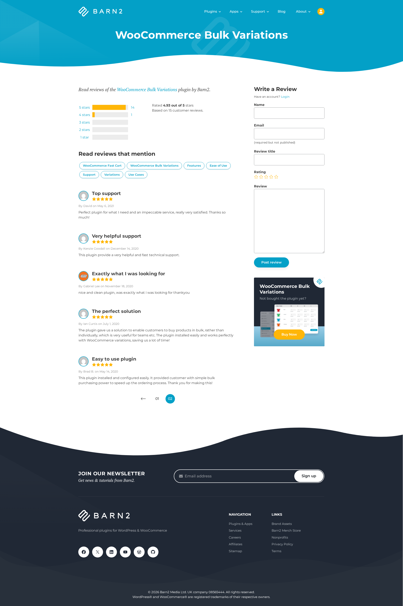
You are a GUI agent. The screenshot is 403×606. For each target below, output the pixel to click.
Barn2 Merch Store (286, 530)
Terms (276, 551)
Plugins (210, 11)
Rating (260, 172)
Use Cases (136, 175)
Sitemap (235, 551)
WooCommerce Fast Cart (102, 165)
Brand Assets (282, 524)
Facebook (83, 552)
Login (285, 97)
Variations (112, 175)
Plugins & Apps (240, 524)
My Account (320, 11)
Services (235, 530)
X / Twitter (97, 552)
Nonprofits (280, 537)
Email (259, 125)
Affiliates (235, 544)
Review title (264, 151)
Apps (234, 11)
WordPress (139, 552)
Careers (235, 537)
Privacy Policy (282, 544)
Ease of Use (218, 165)
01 (157, 399)
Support (258, 11)
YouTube (125, 552)
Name (259, 105)
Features (194, 165)
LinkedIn (111, 552)
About (301, 11)
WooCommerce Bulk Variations (147, 89)
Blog (281, 11)
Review (260, 186)
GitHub (153, 552)
